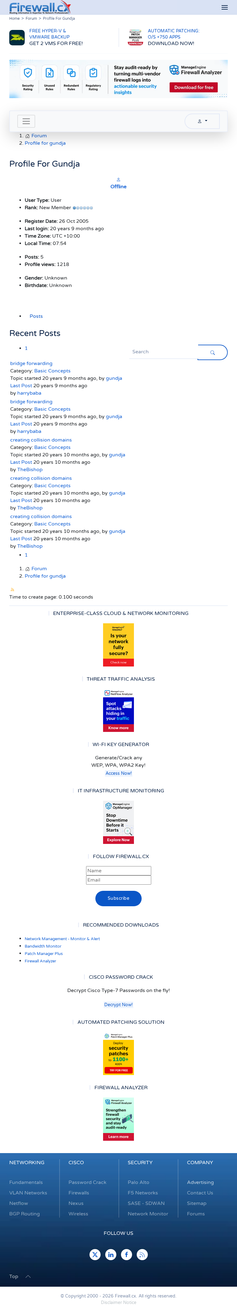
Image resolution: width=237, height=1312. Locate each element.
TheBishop (30, 470)
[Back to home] (40, 7)
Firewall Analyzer (40, 961)
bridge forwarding (31, 363)
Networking (26, 1163)
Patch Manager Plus (44, 953)
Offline (118, 187)
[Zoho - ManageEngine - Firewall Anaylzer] (118, 79)
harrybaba (29, 393)
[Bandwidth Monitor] (118, 710)
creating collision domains (41, 440)
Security (140, 1163)
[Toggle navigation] (26, 121)
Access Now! (119, 773)
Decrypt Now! (118, 1004)
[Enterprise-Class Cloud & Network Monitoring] (118, 644)
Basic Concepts (52, 371)
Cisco (76, 1163)
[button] (225, 8)
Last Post (21, 386)
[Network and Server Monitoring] (118, 822)
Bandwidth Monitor (43, 946)
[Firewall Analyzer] (118, 1119)
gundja (114, 378)
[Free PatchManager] (118, 1053)
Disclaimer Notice (118, 1302)
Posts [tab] (36, 316)
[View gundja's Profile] (118, 179)
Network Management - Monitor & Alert (62, 938)
